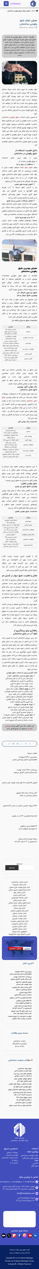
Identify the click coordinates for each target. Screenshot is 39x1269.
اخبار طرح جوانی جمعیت (19, 921)
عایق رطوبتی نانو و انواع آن (22, 1087)
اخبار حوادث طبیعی (19, 918)
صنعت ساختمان (19, 1041)
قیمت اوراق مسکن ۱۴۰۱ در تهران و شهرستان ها (24, 1098)
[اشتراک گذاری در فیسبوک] (29, 743)
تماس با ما (14, 1163)
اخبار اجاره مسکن (19, 900)
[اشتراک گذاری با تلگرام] (17, 743)
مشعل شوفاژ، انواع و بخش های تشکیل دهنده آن (23, 1080)
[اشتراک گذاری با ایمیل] (13, 743)
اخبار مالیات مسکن (19, 916)
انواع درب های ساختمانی (23, 1103)
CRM (36, 1161)
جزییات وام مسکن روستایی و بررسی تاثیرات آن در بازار (22, 1093)
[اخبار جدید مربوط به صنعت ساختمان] (33, 3)
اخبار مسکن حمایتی (19, 926)
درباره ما (15, 1160)
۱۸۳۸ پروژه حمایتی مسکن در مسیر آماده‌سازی (23, 993)
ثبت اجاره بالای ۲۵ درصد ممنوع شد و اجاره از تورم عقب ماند (21, 1012)
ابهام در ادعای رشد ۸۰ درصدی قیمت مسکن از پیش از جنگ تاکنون (20, 1017)
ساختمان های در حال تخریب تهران (20, 1105)
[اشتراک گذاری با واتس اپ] (21, 743)
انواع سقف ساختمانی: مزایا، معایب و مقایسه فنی (23, 1070)
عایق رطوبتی (14, 117)
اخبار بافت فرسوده (19, 884)
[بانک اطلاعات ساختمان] (37, 11)
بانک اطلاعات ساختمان (29, 1155)
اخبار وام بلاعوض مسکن (19, 911)
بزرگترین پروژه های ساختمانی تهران (20, 1090)
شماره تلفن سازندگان (30, 1158)
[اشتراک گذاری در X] (25, 743)
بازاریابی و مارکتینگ (19, 1043)
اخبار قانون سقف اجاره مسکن (19, 903)
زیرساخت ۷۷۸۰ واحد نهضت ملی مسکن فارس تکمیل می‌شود (21, 978)
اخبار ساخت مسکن (20, 913)
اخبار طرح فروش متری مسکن (19, 890)
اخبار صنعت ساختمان (20, 882)
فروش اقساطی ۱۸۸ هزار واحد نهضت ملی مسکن (24, 983)
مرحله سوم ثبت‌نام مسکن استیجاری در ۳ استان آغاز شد (22, 1007)
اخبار (33, 11)
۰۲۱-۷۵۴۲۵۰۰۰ (17, 1182)
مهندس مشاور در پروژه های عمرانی (20, 1084)
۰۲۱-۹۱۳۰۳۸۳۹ (30, 1182)
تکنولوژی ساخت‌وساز (19, 931)
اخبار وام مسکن (19, 908)
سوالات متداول (12, 1152)
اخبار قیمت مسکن (19, 905)
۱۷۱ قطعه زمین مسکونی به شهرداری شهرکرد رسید (23, 1002)
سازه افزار (34, 1166)
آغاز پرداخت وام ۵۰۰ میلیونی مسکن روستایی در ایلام (22, 988)
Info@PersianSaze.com (26, 1193)
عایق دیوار (29, 167)
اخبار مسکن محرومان (19, 924)
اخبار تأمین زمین (19, 895)
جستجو (19, 864)
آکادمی (35, 1163)
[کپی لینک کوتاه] (9, 743)
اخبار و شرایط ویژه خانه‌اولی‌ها (19, 934)
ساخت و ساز (19, 1046)
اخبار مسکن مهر (19, 892)
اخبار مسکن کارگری (19, 929)
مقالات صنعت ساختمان (19, 1060)
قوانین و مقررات (12, 1155)
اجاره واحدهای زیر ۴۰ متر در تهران (21, 998)
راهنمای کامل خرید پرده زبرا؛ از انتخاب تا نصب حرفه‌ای (23, 1075)
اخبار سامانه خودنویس (19, 898)
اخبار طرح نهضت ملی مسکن (19, 887)
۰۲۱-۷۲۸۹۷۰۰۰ (16, 4)
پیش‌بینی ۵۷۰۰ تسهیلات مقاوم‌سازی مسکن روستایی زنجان (21, 973)
